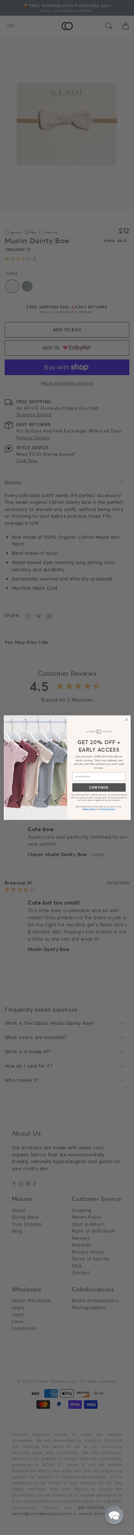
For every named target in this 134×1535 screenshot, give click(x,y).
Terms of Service (107, 809)
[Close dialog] (126, 720)
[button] (114, 1515)
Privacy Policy (89, 809)
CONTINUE (99, 787)
